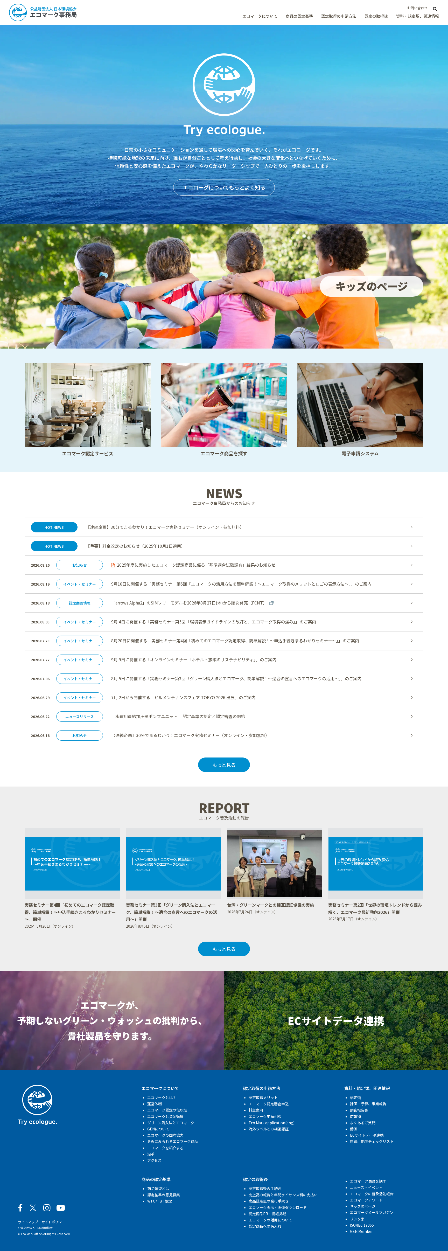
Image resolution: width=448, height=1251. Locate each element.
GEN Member (361, 1231)
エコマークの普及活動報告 (372, 1193)
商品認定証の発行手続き (269, 1201)
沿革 (151, 1154)
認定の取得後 (376, 16)
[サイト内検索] (435, 8)
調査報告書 (359, 1110)
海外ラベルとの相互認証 (269, 1128)
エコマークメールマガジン (371, 1212)
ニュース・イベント (366, 1187)
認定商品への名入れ (265, 1226)
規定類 (355, 1097)
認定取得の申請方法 (338, 16)
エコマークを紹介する (165, 1147)
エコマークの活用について (270, 1219)
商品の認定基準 (299, 16)
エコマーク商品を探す (368, 1181)
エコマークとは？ (161, 1097)
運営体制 (154, 1103)
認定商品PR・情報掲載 (267, 1213)
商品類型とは (158, 1188)
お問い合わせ (417, 7)
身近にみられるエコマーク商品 (172, 1141)
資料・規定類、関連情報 (417, 16)
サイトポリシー (53, 1221)
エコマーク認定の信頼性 (167, 1110)
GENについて (158, 1128)
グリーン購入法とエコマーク (170, 1122)
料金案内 (256, 1110)
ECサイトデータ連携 (367, 1135)
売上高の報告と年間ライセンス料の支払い (283, 1194)
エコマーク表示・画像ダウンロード (278, 1207)
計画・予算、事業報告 (368, 1103)
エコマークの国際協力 (165, 1135)
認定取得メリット (263, 1097)
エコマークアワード (366, 1200)
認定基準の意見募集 (163, 1194)
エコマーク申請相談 (265, 1116)
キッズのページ (362, 1206)
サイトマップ (28, 1221)
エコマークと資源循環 (165, 1116)
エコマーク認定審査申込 (269, 1103)
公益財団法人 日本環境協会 (35, 1228)
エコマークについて (259, 16)
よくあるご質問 (362, 1122)
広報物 (355, 1116)
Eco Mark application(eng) (272, 1122)
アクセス (154, 1160)
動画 (353, 1128)
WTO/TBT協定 (159, 1201)
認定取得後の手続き (265, 1188)
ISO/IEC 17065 (362, 1225)
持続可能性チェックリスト (372, 1141)
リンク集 (357, 1218)
